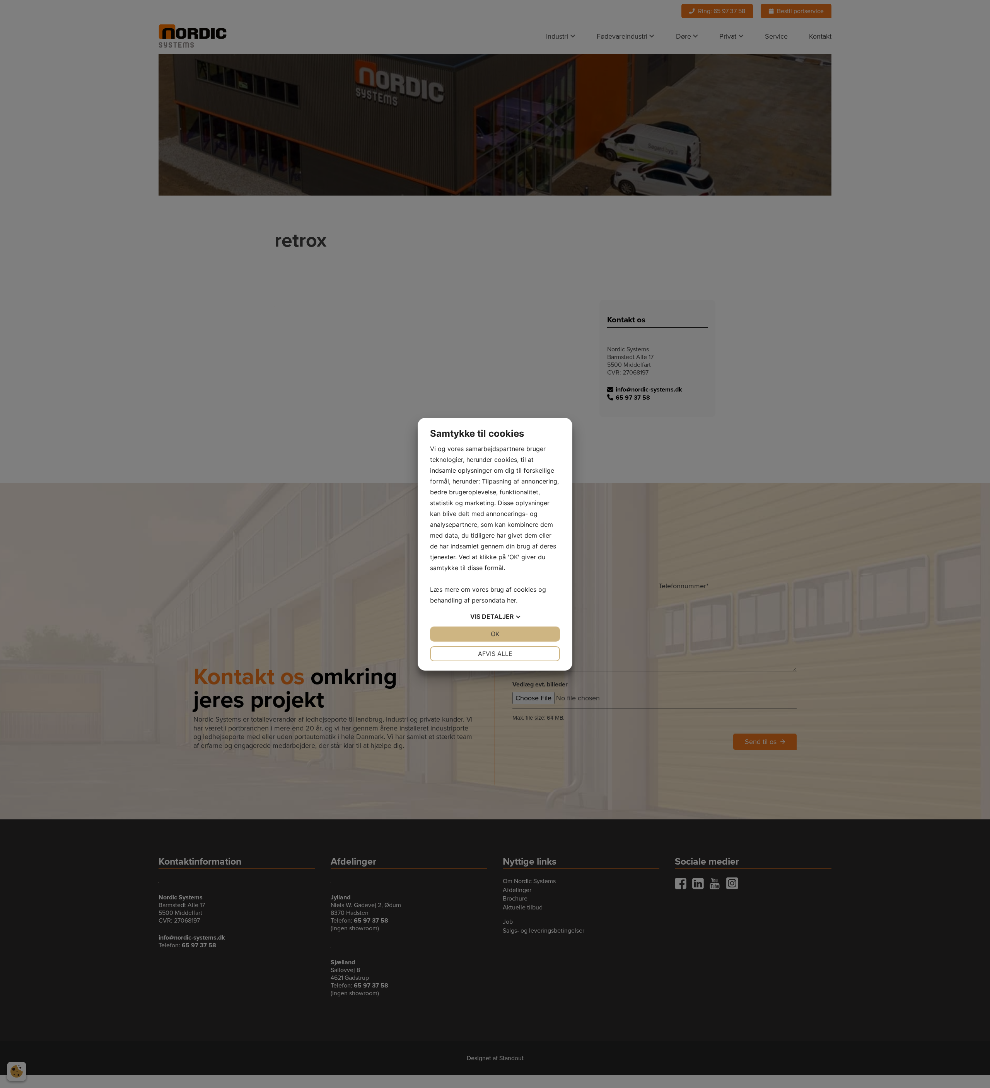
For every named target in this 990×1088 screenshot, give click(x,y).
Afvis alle (495, 653)
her (511, 600)
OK (495, 634)
